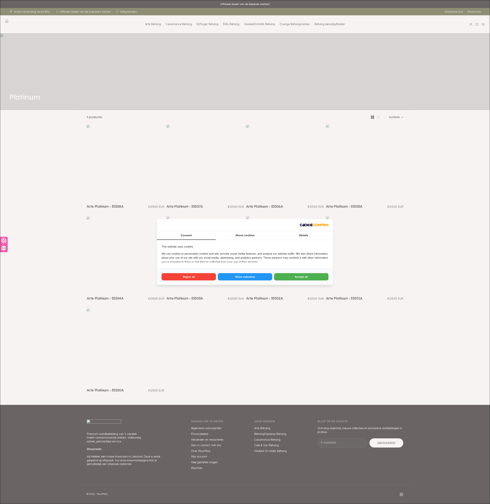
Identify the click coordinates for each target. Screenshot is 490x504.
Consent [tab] (186, 235)
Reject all (189, 276)
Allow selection (245, 276)
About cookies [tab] (245, 235)
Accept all (301, 276)
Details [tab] (303, 235)
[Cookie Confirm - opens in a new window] (314, 225)
